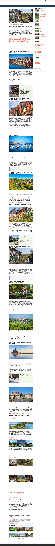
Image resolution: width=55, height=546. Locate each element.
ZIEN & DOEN (19, 5)
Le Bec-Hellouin (11, 520)
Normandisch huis (13, 482)
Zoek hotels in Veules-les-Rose (13, 309)
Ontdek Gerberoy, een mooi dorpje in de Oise (28, 538)
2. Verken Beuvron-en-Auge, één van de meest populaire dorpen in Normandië (19, 39)
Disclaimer (30, 544)
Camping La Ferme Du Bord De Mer (16, 167)
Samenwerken (15, 0)
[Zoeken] (45, 0)
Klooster (30, 519)
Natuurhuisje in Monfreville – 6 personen (17, 457)
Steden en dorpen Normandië (19, 24)
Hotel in (37, 61)
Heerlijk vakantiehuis (12, 466)
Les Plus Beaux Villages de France (17, 520)
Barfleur (13, 519)
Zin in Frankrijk (14, 3)
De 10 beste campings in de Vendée (42, 23)
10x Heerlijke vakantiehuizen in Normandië (15, 202)
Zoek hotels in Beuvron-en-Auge (13, 131)
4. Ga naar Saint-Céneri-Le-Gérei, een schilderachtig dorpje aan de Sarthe (19, 41)
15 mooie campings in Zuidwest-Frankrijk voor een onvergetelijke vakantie (42, 34)
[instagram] (41, 0)
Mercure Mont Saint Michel (24, 375)
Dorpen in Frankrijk (12, 24)
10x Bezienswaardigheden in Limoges (13, 523)
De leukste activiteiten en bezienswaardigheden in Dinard (28, 523)
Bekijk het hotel (22, 95)
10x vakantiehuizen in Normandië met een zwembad (17, 492)
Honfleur (27, 519)
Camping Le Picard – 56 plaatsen (15, 439)
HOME (10, 5)
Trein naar (37, 43)
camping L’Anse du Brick (28, 430)
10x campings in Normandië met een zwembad (16, 496)
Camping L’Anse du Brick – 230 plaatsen (17, 421)
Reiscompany (22, 544)
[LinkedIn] (40, 0)
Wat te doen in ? (38, 68)
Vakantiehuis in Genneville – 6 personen (17, 473)
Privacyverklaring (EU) (39, 544)
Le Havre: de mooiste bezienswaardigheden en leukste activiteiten (20, 538)
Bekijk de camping (11, 437)
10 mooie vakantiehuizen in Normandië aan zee (16, 493)
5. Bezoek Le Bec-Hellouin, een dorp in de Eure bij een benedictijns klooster (19, 42)
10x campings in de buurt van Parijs (42, 17)
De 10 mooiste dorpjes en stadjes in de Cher (12, 531)
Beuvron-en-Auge (17, 519)
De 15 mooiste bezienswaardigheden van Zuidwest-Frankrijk (43, 14)
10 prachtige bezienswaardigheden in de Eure (18, 413)
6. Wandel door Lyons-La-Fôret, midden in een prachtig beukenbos (18, 43)
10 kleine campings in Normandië (14, 497)
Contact (12, 0)
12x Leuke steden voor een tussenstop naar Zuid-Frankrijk (43, 10)
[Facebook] (39, 0)
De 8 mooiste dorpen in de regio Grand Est (12, 538)
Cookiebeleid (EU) (34, 544)
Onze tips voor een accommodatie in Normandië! (15, 49)
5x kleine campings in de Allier (42, 36)
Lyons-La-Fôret (23, 520)
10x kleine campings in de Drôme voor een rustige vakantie (42, 31)
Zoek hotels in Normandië (12, 340)
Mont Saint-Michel (28, 520)
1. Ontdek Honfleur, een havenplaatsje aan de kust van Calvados (18, 38)
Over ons (10, 0)
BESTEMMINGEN (14, 5)
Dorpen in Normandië (22, 519)
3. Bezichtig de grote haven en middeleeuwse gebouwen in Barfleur (18, 40)
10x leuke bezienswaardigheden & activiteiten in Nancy (43, 20)
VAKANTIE (24, 5)
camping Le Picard (25, 448)
